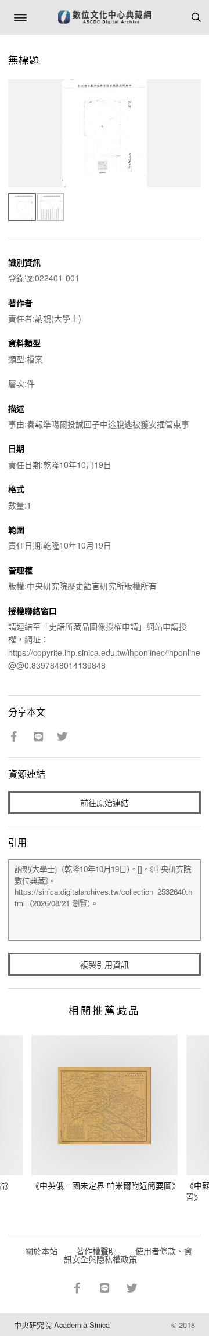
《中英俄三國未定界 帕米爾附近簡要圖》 (105, 1185)
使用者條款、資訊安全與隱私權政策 (128, 1255)
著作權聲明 (96, 1251)
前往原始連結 (104, 802)
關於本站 (41, 1251)
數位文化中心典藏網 (104, 17)
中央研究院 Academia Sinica (62, 1324)
